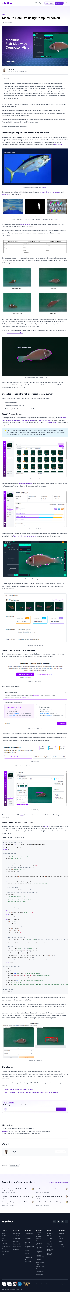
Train (3, 1238)
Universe (4, 1243)
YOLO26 (49, 1238)
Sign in (41, 3)
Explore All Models (50, 1253)
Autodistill (16, 1236)
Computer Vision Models (29, 1256)
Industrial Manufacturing (40, 1255)
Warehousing (39, 1274)
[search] (36, 3)
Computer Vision (14, 1165)
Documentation (29, 1233)
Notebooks (16, 1233)
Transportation (40, 1271)
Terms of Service (40, 1284)
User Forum (28, 1236)
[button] (66, 3)
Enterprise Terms (50, 1284)
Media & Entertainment (40, 1265)
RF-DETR (50, 1233)
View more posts (60, 1151)
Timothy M (10, 69)
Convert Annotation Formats (28, 1252)
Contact (61, 1244)
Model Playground (28, 1260)
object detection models (15, 333)
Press (60, 1241)
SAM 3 (49, 1236)
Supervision (16, 1238)
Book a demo (49, 3)
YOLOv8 (49, 1244)
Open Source (17, 1246)
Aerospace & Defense (39, 1237)
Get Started (59, 3)
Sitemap (66, 1284)
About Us (61, 1233)
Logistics (38, 1259)
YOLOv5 (49, 1246)
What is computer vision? (27, 1242)
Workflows (5, 1236)
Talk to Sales (5, 1251)
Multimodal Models (50, 1249)
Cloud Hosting (6, 1246)
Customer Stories (38, 1233)
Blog (3, 14)
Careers (61, 1238)
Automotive (39, 1241)
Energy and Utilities (39, 1248)
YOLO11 (49, 1241)
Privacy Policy (59, 1284)
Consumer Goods (39, 1244)
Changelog (28, 1238)
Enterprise (5, 1254)
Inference (16, 1241)
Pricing (4, 1249)
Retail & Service (40, 1269)
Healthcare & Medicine (39, 1251)
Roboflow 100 (17, 1244)
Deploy (4, 1233)
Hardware (16, 1249)
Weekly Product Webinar (29, 1247)
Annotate (4, 1240)
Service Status (63, 1247)
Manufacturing (40, 1262)
